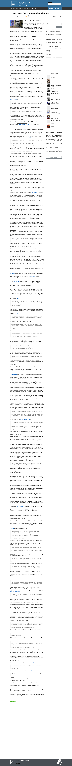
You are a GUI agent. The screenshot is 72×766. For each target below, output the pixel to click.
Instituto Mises (52, 146)
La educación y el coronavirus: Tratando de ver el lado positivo (55, 117)
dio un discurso (20, 506)
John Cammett (13, 230)
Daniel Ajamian (13, 16)
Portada (13, 8)
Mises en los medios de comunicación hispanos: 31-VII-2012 (56, 122)
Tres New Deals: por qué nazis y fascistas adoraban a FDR (56, 95)
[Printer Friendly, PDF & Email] (13, 701)
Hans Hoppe (12, 554)
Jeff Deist (12, 528)
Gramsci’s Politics (21, 257)
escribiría (16, 313)
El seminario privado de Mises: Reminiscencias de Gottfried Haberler (55, 90)
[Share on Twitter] (58, 17)
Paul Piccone (32, 276)
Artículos (18, 8)
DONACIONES (54, 8)
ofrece (26, 509)
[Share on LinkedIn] (60, 17)
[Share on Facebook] (56, 17)
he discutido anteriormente (22, 123)
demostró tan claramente (24, 124)
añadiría (18, 577)
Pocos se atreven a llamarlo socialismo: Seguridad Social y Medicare (56, 112)
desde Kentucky (31, 137)
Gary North (12, 273)
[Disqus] (27, 715)
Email (47, 23)
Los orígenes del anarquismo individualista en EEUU (56, 85)
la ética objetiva (35, 662)
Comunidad (34, 8)
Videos (24, 8)
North (18, 298)
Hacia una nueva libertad (36, 670)
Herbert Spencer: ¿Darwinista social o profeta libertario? (55, 103)
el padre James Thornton (25, 419)
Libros (28, 8)
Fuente (11, 699)
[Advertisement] (54, 65)
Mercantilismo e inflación (55, 79)
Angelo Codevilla (16, 281)
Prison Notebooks (34, 192)
